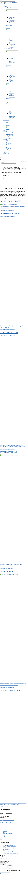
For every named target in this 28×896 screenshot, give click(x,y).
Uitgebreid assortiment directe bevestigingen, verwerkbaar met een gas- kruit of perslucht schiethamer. (13, 803)
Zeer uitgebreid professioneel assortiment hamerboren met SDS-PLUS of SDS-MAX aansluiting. (13, 684)
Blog (4, 832)
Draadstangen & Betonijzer (9, 848)
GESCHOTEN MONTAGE (10, 690)
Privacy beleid (6, 836)
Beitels (4, 850)
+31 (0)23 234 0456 (6, 822)
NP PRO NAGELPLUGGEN (10, 201)
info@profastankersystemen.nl (7, 820)
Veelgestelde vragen (7, 833)
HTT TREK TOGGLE (8, 452)
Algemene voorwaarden (8, 835)
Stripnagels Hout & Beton (9, 851)
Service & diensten (7, 829)
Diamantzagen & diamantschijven (10, 853)
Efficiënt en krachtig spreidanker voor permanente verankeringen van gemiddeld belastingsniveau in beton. (12, 446)
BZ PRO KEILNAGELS (9, 333)
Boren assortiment (7, 849)
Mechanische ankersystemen (9, 846)
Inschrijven (3, 864)
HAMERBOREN (6, 571)
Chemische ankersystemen (9, 845)
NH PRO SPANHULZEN (9, 213)
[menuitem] (6, 62)
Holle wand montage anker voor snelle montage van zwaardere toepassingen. (11, 565)
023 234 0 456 (12, 2)
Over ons (5, 831)
